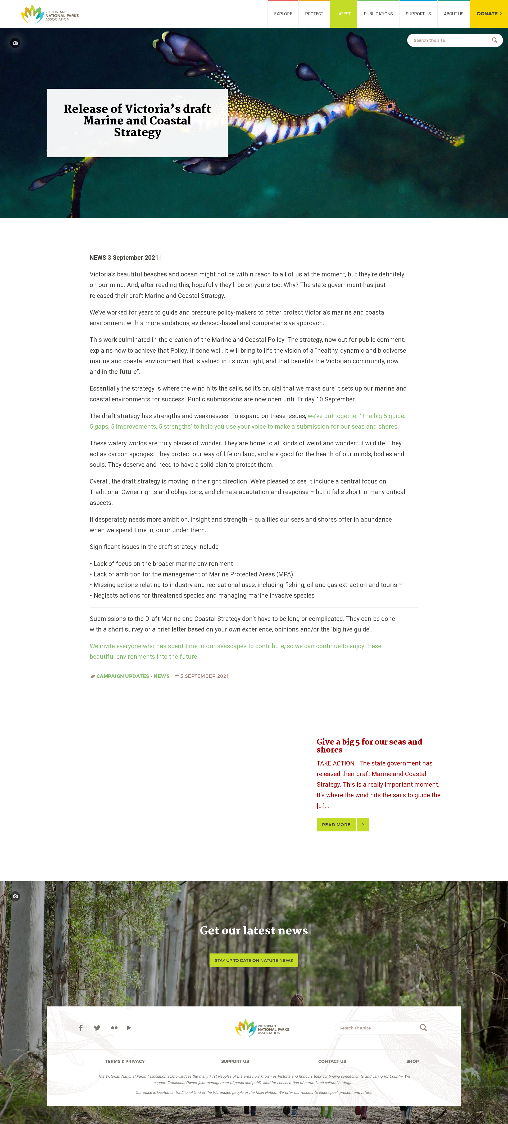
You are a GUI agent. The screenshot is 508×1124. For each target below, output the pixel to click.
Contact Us (332, 1061)
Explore (283, 13)
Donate (487, 14)
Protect (314, 13)
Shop (412, 1061)
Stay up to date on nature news (254, 960)
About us (454, 13)
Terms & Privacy (125, 1061)
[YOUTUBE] (129, 1028)
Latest (343, 13)
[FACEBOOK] (81, 1028)
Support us (418, 13)
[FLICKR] (114, 1028)
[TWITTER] (98, 1028)
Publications (378, 13)
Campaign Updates (123, 676)
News (162, 676)
